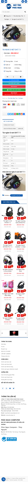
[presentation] (2, 333)
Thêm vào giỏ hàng (14, 90)
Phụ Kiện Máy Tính (13, 98)
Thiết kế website (13, 480)
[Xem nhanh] (9, 218)
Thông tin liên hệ (5, 356)
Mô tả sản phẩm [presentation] (8, 121)
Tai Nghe (20, 98)
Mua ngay (14, 86)
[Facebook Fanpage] (3, 388)
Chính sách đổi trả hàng (7, 366)
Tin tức (3, 346)
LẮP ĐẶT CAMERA (6, 353)
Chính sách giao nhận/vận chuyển (9, 369)
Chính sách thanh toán (6, 377)
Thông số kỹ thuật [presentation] (9, 125)
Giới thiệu (3, 344)
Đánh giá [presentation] (20, 128)
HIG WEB (20, 480)
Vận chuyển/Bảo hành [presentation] (10, 128)
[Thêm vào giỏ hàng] (5, 218)
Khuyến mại (4, 349)
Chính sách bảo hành (6, 364)
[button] (3, 34)
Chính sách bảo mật (6, 361)
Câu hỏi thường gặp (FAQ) (7, 374)
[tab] (8, 121)
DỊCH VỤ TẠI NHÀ (5, 351)
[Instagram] (6, 388)
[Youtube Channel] (10, 388)
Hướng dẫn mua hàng (6, 379)
